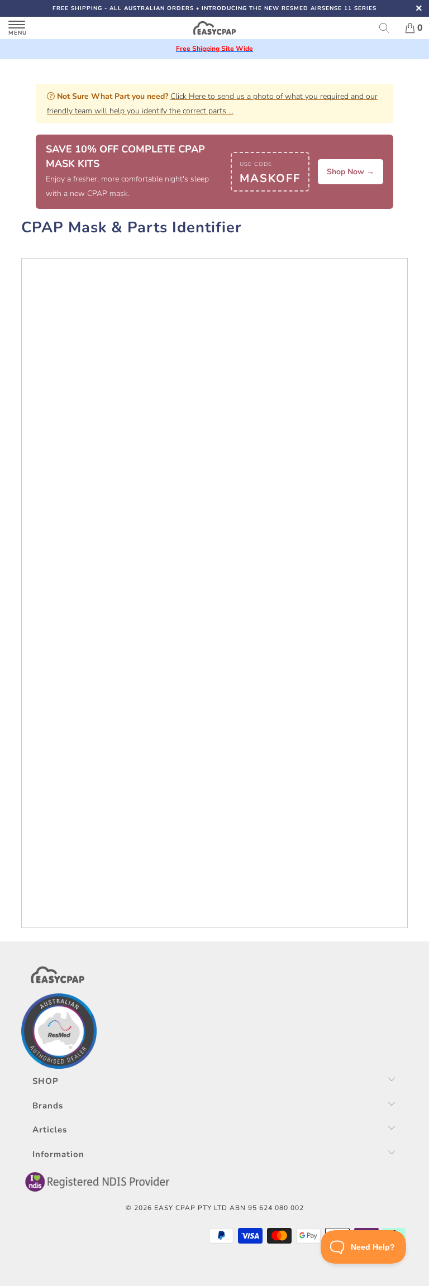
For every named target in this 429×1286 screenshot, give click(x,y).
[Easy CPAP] (214, 28)
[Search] (388, 28)
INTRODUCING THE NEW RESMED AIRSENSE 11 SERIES (289, 8)
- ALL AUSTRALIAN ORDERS (123, 8)
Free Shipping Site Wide (214, 48)
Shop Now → (350, 171)
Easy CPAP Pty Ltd (190, 1207)
